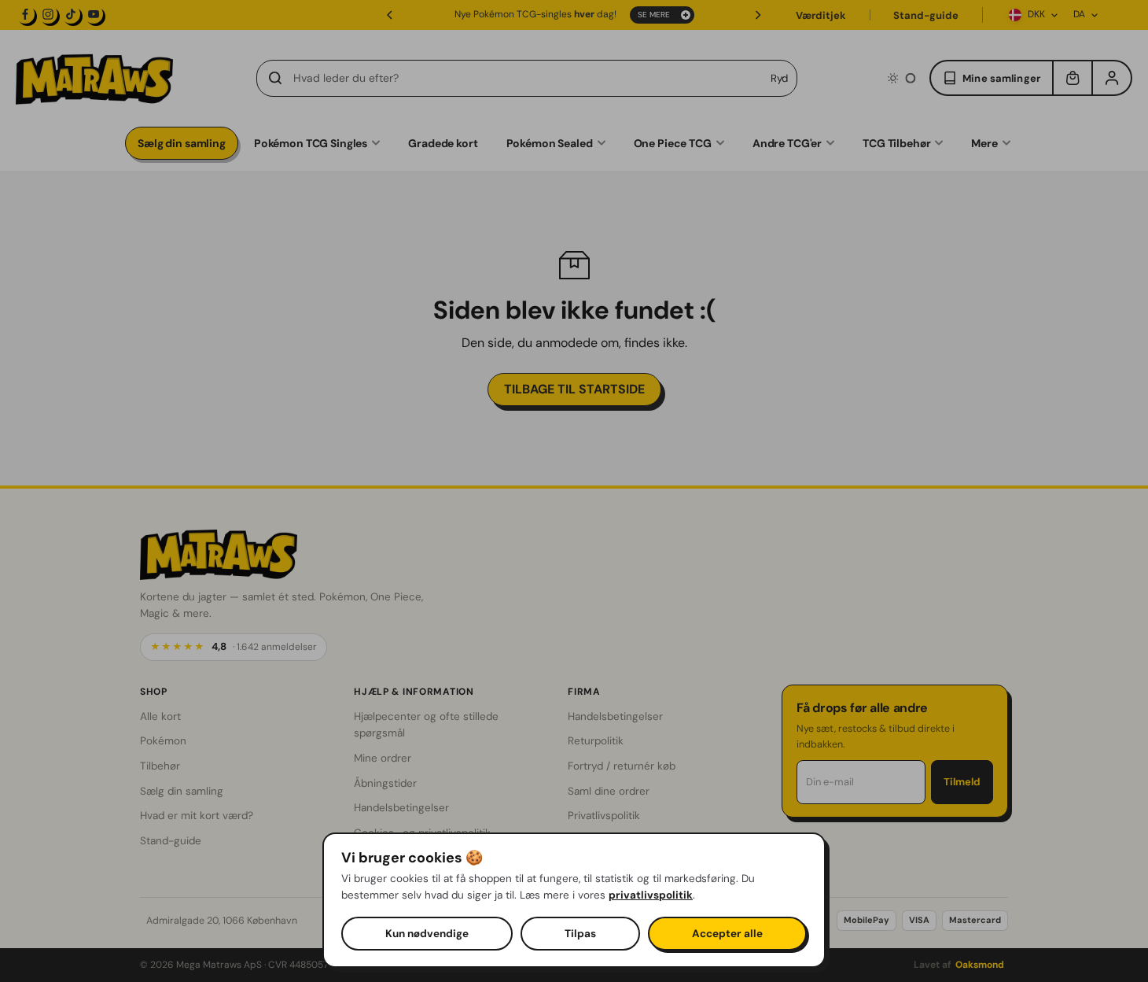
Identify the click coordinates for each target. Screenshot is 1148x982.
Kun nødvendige (427, 933)
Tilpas (580, 933)
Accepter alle (727, 933)
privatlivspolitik (651, 895)
